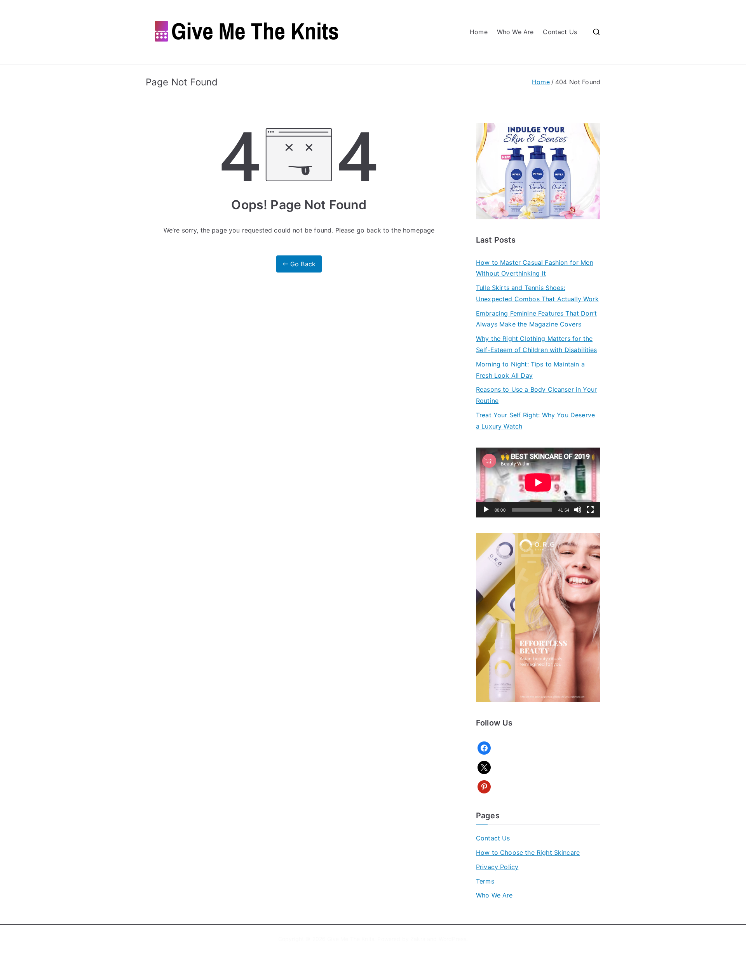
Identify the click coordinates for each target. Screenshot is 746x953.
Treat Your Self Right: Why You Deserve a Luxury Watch (535, 420)
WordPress (452, 939)
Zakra (417, 939)
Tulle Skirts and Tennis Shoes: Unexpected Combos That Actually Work (537, 293)
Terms (485, 881)
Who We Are (515, 32)
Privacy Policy (497, 867)
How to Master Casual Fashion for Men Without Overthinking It (534, 268)
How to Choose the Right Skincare (528, 852)
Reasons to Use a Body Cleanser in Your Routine (536, 394)
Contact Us (560, 32)
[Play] (486, 510)
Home (479, 32)
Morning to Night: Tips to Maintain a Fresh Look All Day (530, 369)
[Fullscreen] (590, 510)
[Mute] (578, 510)
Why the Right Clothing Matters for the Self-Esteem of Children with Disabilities (536, 344)
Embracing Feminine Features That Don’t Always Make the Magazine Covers (536, 318)
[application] (538, 482)
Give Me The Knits (350, 939)
